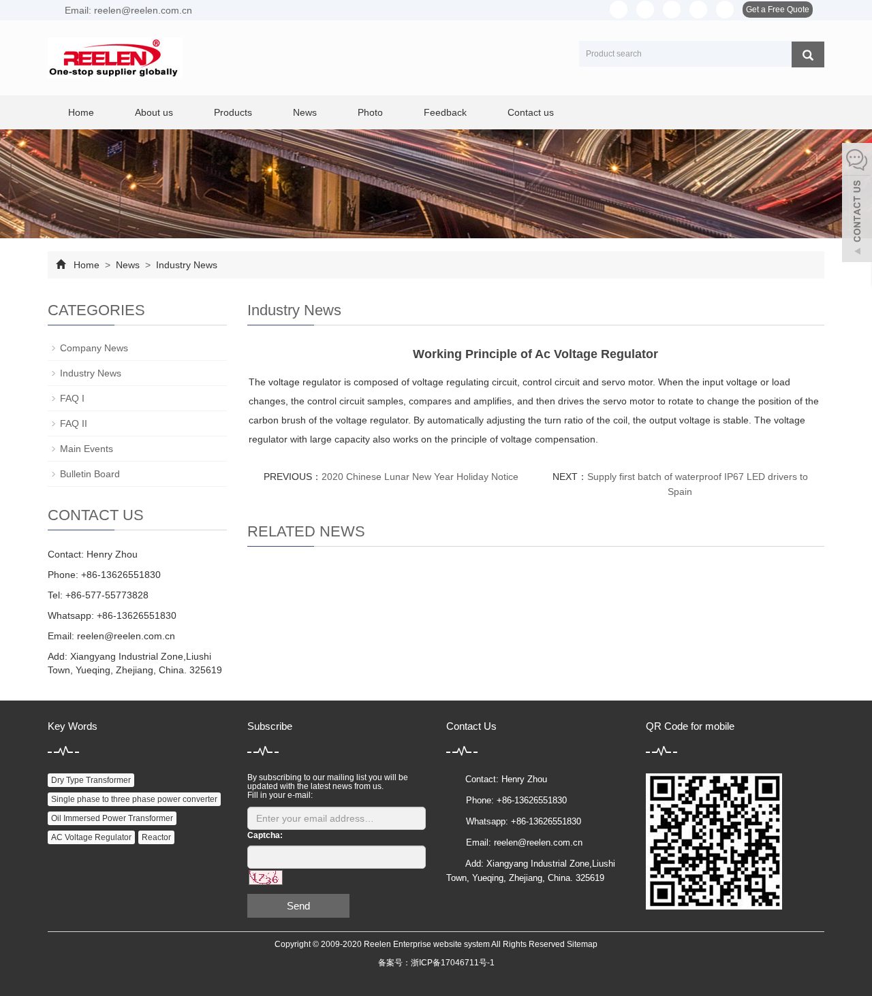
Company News (94, 347)
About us (154, 112)
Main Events (86, 448)
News (305, 112)
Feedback (445, 112)
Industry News (185, 264)
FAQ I (72, 398)
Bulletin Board (90, 473)
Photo (370, 112)
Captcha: (265, 835)
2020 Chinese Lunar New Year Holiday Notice (420, 476)
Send (298, 906)
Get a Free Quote (777, 9)
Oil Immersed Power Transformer (112, 818)
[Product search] (808, 54)
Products (233, 112)
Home (81, 112)
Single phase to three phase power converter (134, 799)
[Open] (857, 204)
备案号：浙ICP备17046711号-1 (436, 962)
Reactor (156, 837)
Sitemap (582, 944)
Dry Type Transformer (91, 780)
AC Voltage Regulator (91, 837)
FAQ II (73, 423)
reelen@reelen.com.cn (126, 635)
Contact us (531, 112)
